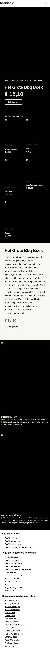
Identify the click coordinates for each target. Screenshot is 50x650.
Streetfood (9, 585)
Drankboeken (10, 572)
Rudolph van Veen (12, 631)
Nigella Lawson (11, 628)
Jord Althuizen (10, 619)
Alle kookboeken (11, 557)
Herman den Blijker (12, 607)
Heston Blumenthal (12, 610)
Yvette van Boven (12, 643)
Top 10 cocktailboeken (14, 544)
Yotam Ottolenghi (12, 640)
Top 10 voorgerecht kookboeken (18, 547)
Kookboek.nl (7, 3)
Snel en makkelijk (12, 578)
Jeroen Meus (10, 616)
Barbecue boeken (12, 581)
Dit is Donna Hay (9, 417)
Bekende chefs (11, 591)
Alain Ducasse (11, 601)
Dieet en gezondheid (13, 575)
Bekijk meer (13, 102)
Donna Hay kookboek (11, 515)
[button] (46, 3)
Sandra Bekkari (11, 637)
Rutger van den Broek (13, 634)
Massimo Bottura (11, 622)
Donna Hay (9, 646)
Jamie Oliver (10, 613)
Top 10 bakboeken (12, 541)
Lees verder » (5, 429)
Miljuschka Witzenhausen (15, 625)
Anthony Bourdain (12, 604)
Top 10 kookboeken (13, 538)
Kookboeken (17, 80)
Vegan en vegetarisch (13, 588)
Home (7, 80)
